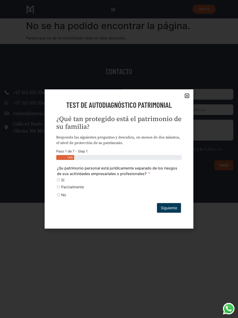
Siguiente (169, 208)
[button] (187, 96)
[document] (119, 159)
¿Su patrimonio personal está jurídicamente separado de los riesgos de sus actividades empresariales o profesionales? (117, 171)
